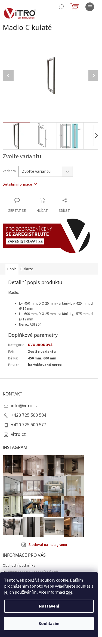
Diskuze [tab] (26, 269)
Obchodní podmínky (19, 565)
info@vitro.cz (24, 405)
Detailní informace (17, 184)
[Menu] (89, 6)
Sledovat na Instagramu (48, 544)
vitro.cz (18, 434)
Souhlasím (49, 624)
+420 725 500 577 (28, 424)
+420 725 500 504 (28, 415)
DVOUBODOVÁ (40, 345)
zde (69, 592)
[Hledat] (61, 6)
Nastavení (49, 606)
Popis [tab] (12, 269)
